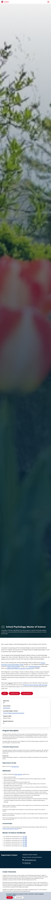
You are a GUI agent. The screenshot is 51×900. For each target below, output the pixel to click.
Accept (9, 897)
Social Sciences (6, 708)
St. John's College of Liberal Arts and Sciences (13, 713)
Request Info (14, 693)
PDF (24, 836)
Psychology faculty (15, 766)
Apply (4, 693)
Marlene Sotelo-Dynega (13, 666)
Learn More (19, 897)
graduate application (18, 774)
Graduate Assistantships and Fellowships (10, 828)
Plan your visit (27, 693)
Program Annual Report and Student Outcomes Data (20, 668)
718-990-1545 (27, 863)
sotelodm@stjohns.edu (35, 666)
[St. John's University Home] (5, 2)
